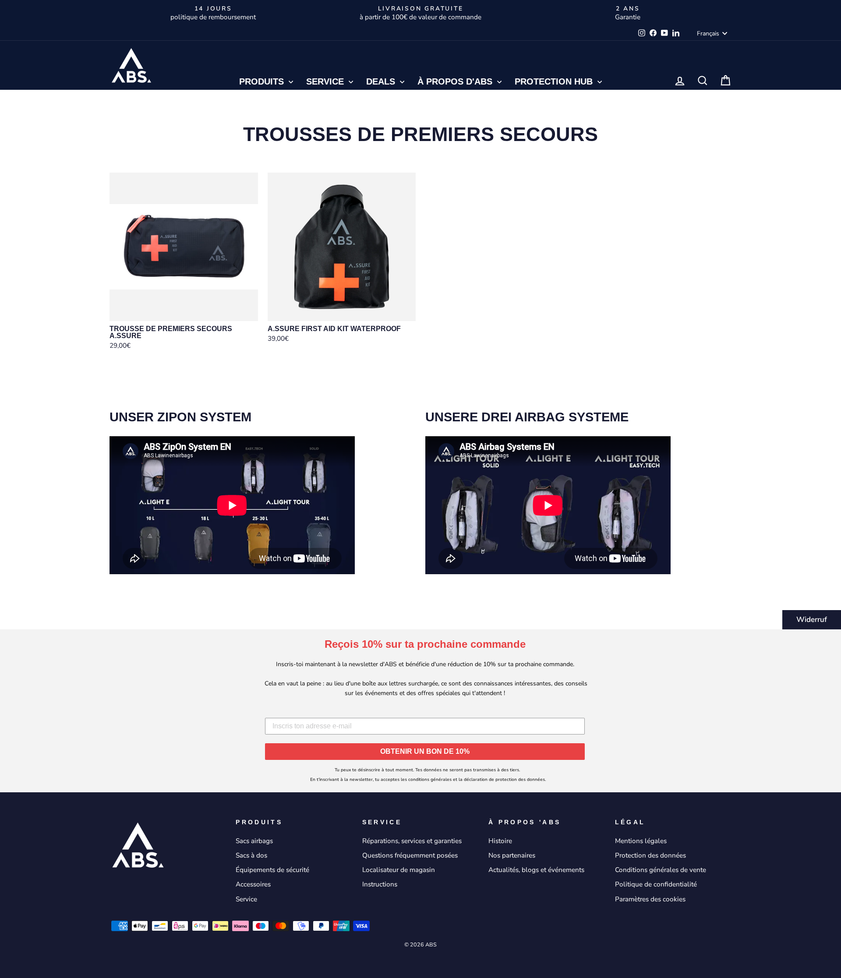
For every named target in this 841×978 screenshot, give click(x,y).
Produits (262, 81)
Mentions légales (641, 841)
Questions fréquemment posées (410, 855)
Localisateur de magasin (398, 869)
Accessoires (253, 884)
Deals (382, 81)
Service (326, 81)
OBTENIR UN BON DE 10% (425, 751)
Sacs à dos (251, 855)
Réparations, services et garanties (412, 841)
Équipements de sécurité (272, 869)
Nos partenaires (511, 855)
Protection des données (650, 855)
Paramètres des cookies (650, 899)
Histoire (500, 841)
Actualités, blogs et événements (536, 869)
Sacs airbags (254, 841)
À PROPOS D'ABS (456, 81)
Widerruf (811, 619)
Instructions (379, 884)
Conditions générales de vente (660, 869)
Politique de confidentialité (656, 884)
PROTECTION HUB (555, 81)
